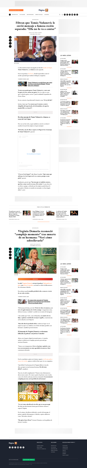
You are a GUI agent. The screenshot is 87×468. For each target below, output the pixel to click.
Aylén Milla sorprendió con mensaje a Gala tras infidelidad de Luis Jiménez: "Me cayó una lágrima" (65, 83)
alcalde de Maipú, (47, 68)
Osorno (64, 453)
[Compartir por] (10, 46)
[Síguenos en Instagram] (67, 15)
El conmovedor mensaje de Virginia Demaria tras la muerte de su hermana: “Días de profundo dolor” (39, 301)
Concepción (65, 447)
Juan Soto (38, 244)
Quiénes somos (40, 445)
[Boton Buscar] (60, 15)
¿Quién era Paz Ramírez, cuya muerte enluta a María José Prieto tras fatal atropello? (65, 94)
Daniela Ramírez (38, 32)
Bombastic (30, 73)
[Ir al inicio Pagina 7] (43, 10)
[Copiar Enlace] (10, 43)
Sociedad (46, 14)
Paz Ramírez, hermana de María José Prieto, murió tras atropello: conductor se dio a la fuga (65, 122)
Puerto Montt (65, 455)
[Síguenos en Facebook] (70, 15)
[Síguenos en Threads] (77, 15)
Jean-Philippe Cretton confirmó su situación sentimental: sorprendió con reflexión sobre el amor (39, 214)
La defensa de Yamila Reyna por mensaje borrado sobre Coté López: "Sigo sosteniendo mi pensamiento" (62, 214)
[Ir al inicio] (10, 15)
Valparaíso (64, 445)
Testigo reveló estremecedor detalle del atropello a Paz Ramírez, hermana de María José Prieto (65, 63)
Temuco (64, 450)
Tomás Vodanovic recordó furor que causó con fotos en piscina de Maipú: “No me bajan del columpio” (40, 84)
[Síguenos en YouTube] (72, 15)
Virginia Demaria (27, 283)
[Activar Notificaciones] (62, 15)
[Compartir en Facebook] (10, 37)
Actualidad (22, 14)
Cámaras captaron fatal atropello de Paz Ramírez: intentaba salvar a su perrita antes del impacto (65, 73)
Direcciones (39, 447)
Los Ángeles (65, 448)
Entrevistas (15, 14)
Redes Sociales (39, 14)
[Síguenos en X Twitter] (65, 15)
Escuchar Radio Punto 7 (15, 10)
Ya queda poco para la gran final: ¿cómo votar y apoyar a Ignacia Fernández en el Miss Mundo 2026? (15, 214)
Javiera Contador (28, 285)
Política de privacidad (13, 459)
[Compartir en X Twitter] (10, 40)
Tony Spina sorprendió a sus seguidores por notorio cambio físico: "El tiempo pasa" (65, 112)
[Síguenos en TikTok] (75, 15)
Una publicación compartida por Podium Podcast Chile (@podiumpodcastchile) (33, 169)
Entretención (30, 14)
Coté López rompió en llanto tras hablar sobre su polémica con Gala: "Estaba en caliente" (65, 103)
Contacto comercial (41, 448)
